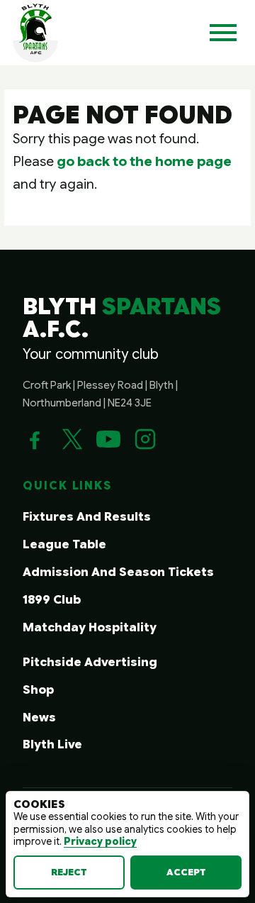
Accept (186, 872)
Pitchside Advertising (90, 662)
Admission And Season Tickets (118, 572)
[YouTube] (108, 439)
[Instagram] (145, 439)
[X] (72, 439)
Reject (69, 872)
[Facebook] (35, 439)
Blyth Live (52, 744)
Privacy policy (100, 841)
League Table (64, 544)
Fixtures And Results (87, 516)
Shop (38, 689)
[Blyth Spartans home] (35, 33)
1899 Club (52, 599)
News (39, 717)
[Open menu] (223, 32)
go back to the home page (144, 161)
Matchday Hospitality (90, 627)
